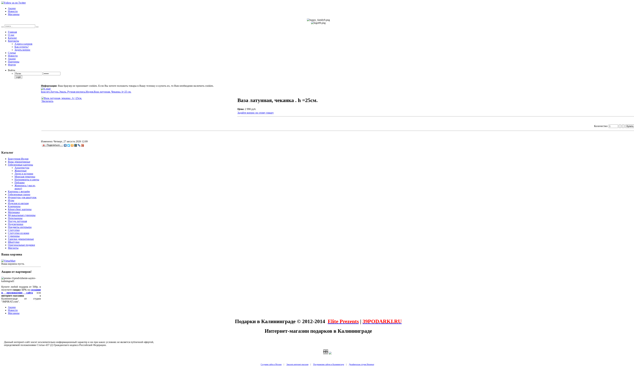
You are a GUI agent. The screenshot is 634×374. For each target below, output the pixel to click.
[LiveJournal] (79, 145)
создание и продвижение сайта (21, 291)
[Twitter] (68, 145)
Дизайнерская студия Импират (361, 364)
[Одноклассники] (72, 145)
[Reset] (37, 26)
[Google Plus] (82, 145)
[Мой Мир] (75, 145)
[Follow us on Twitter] (13, 2)
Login (18, 77)
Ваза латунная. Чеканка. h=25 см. (112, 91)
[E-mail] (46, 88)
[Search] (2, 26)
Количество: (601, 126)
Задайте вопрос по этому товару (255, 112)
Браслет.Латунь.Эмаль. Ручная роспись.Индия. (67, 91)
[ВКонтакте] (65, 145)
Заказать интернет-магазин (297, 364)
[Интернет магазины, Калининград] (325, 353)
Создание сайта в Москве (271, 364)
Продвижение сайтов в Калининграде (328, 364)
